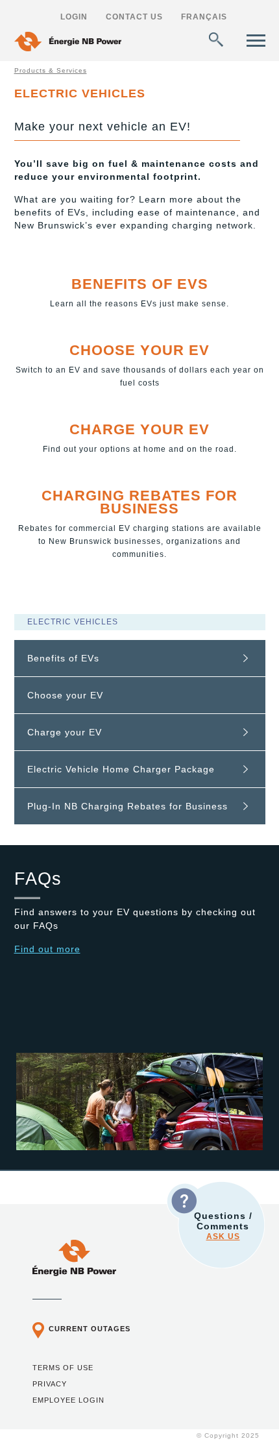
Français (204, 16)
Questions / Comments (223, 1226)
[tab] (139, 658)
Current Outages (89, 1329)
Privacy (49, 1384)
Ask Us (223, 1236)
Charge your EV (139, 429)
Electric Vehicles (72, 621)
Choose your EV (139, 350)
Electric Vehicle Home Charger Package (121, 769)
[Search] (216, 39)
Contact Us (134, 16)
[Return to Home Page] (67, 43)
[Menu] (256, 40)
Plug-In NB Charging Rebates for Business (127, 806)
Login (74, 16)
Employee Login (68, 1400)
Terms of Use (62, 1368)
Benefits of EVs (139, 284)
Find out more (47, 949)
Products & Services (50, 70)
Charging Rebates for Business (139, 502)
